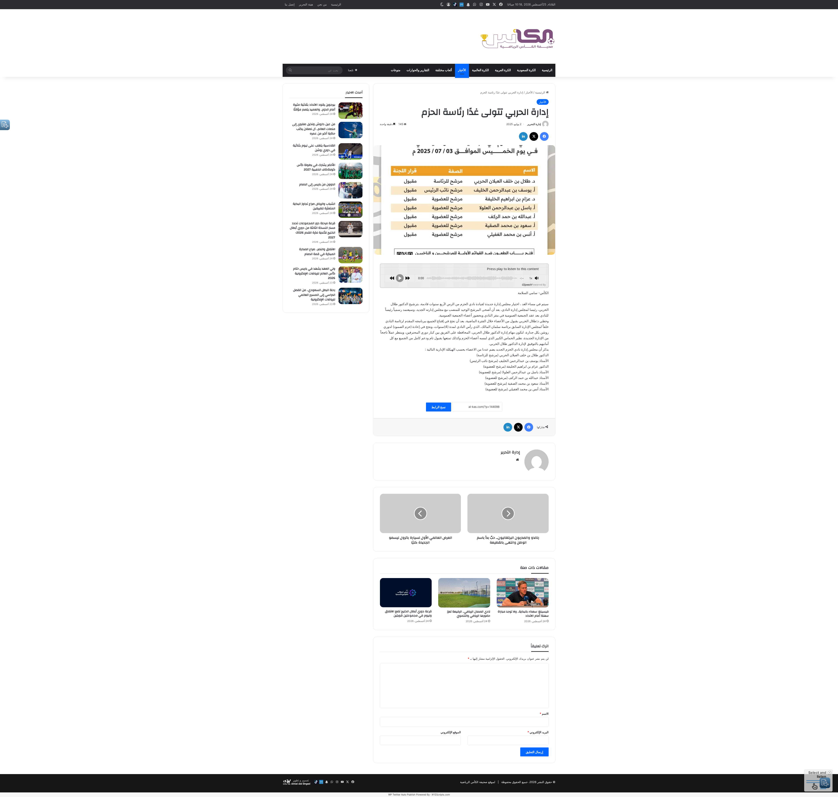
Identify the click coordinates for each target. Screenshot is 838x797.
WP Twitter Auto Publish (402, 794)
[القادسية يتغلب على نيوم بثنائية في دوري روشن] (350, 151)
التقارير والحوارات (418, 70)
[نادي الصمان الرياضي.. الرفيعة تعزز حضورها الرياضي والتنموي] (464, 592)
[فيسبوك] (544, 136)
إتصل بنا (290, 4)
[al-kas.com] (517, 36)
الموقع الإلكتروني (451, 732)
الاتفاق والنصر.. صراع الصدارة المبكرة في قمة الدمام (317, 251)
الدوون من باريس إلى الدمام (317, 184)
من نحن (322, 4)
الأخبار (462, 70)
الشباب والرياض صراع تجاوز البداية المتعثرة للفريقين (314, 206)
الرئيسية (336, 4)
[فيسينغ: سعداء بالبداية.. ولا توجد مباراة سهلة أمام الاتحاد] (523, 592)
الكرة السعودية (526, 70)
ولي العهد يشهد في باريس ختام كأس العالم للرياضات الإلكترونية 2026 (314, 273)
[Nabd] (461, 4)
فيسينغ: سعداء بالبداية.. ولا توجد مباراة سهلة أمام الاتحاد (523, 614)
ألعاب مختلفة (443, 70)
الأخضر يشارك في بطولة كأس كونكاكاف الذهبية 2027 (316, 167)
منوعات (395, 70)
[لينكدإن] (523, 136)
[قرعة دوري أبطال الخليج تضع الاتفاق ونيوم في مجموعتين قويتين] (406, 592)
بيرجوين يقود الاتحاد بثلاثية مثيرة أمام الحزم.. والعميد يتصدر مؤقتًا (314, 107)
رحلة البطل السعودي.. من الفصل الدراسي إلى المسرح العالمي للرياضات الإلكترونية (314, 294)
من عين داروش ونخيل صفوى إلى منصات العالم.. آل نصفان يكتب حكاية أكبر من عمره (313, 128)
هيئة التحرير (306, 4)
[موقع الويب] (517, 459)
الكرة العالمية (480, 70)
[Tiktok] (455, 4)
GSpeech (527, 284)
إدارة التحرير (534, 124)
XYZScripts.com (441, 794)
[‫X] (533, 136)
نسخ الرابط (438, 407)
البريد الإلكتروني (538, 732)
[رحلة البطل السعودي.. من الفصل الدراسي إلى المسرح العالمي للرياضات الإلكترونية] (350, 296)
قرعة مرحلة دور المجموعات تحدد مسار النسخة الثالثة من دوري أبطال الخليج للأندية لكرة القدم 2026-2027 (312, 230)
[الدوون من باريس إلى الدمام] (350, 190)
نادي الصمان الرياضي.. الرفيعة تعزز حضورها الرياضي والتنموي (468, 614)
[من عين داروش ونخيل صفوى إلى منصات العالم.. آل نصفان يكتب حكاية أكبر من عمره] (350, 130)
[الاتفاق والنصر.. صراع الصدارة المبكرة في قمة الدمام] (350, 255)
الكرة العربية (503, 70)
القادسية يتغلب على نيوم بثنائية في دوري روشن (314, 148)
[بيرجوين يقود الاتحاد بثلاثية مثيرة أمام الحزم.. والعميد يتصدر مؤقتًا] (350, 110)
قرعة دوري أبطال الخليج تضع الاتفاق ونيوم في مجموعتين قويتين (408, 613)
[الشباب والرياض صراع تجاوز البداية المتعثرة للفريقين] (350, 209)
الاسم (544, 713)
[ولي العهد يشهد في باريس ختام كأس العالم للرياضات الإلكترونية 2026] (350, 274)
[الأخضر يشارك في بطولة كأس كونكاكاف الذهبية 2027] (350, 171)
